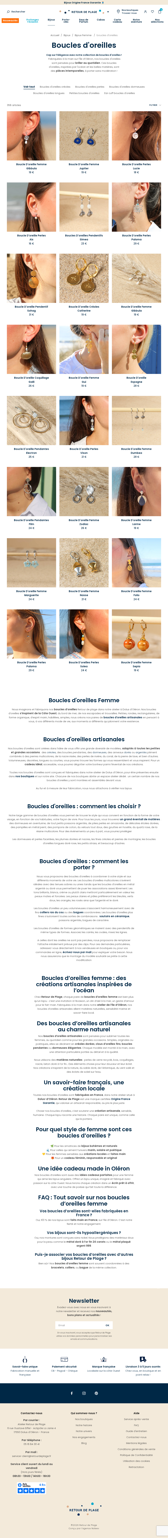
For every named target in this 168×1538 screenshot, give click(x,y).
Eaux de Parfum (83, 20)
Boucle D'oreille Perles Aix (31, 237)
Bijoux (51, 19)
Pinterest (96, 1393)
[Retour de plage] (84, 11)
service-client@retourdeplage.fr (31, 1456)
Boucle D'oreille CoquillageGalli (31, 379)
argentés (141, 752)
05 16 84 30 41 (32, 1444)
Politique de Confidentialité (136, 1455)
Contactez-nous (136, 1437)
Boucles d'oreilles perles (89, 86)
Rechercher (18, 11)
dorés (128, 752)
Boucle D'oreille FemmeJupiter (84, 166)
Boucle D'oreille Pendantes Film (31, 522)
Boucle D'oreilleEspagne (136, 379)
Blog (84, 1443)
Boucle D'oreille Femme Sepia (136, 664)
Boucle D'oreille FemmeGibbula (136, 308)
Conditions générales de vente (136, 1449)
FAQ (136, 1425)
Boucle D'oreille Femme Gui (84, 379)
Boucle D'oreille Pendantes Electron (31, 451)
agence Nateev (91, 1528)
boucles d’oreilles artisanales (123, 717)
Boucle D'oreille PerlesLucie (136, 166)
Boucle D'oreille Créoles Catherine (84, 308)
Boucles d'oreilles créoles (55, 86)
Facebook (72, 1393)
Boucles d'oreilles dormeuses (127, 86)
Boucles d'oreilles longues (48, 93)
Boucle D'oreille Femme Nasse (84, 593)
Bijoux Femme (83, 35)
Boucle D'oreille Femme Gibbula (31, 166)
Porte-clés (66, 20)
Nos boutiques (84, 1419)
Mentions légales (136, 1443)
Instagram (84, 1393)
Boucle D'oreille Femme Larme (136, 522)
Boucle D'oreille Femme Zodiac (84, 522)
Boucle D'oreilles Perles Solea (84, 664)
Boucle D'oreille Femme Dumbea (136, 451)
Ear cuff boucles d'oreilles (119, 93)
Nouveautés (10, 20)
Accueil (55, 35)
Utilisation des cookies (136, 1461)
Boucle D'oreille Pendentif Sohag (31, 308)
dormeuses (99, 752)
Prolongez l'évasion (32, 20)
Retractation (136, 1467)
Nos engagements (84, 1437)
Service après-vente (136, 1419)
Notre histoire (84, 1425)
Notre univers (84, 1431)
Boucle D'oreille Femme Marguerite (31, 593)
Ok (107, 1325)
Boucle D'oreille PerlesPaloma (136, 237)
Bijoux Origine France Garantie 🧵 (84, 2)
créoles (51, 752)
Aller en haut (158, 1288)
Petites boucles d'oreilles (84, 93)
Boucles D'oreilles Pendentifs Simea (84, 237)
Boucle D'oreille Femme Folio (136, 593)
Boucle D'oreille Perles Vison (84, 451)
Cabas (101, 19)
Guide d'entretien (136, 1431)
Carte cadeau (117, 20)
